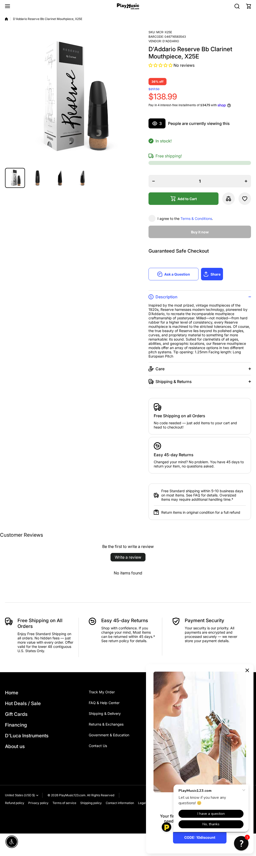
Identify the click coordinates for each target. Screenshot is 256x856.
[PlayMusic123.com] (128, 6)
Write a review (128, 557)
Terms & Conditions (196, 218)
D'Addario (170, 41)
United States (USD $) (20, 795)
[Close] (247, 670)
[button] (248, 6)
